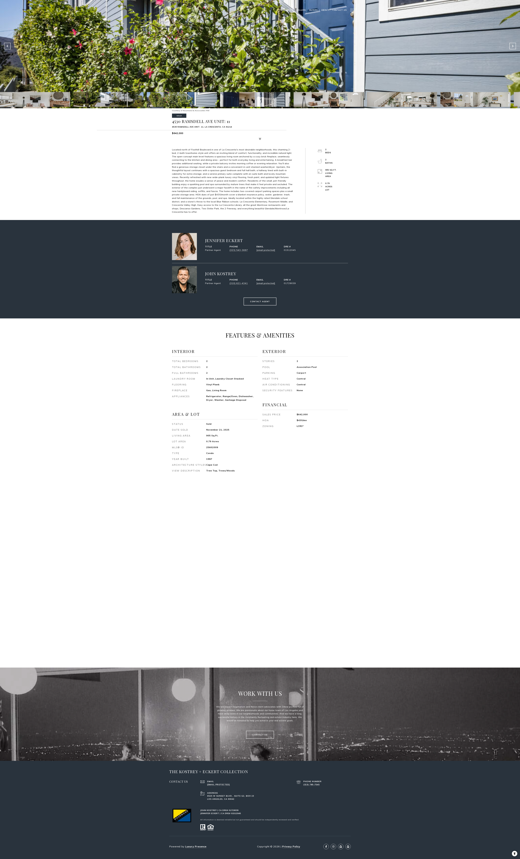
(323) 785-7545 (311, 784)
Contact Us (260, 735)
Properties (286, 10)
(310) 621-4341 (239, 283)
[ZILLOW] (340, 846)
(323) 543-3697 (239, 250)
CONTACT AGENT (260, 301)
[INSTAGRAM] (333, 846)
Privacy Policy (291, 846)
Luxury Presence (196, 846)
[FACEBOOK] (326, 846)
